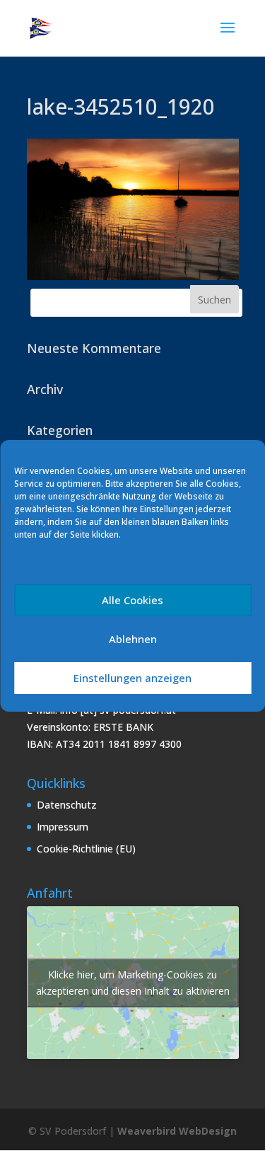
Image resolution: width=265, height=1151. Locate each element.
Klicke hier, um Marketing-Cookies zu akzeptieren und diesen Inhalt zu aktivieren (133, 982)
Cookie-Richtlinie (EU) (86, 848)
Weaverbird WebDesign (177, 1131)
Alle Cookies (132, 600)
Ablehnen (133, 639)
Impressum (62, 826)
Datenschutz (67, 804)
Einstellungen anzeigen (132, 678)
